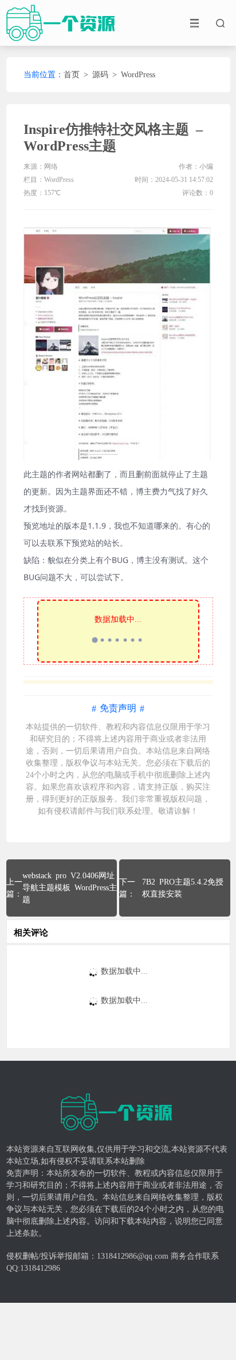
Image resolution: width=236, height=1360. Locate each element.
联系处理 (134, 811)
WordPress (138, 74)
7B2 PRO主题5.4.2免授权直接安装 (182, 888)
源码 (100, 74)
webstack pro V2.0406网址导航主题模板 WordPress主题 (69, 887)
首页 (72, 74)
